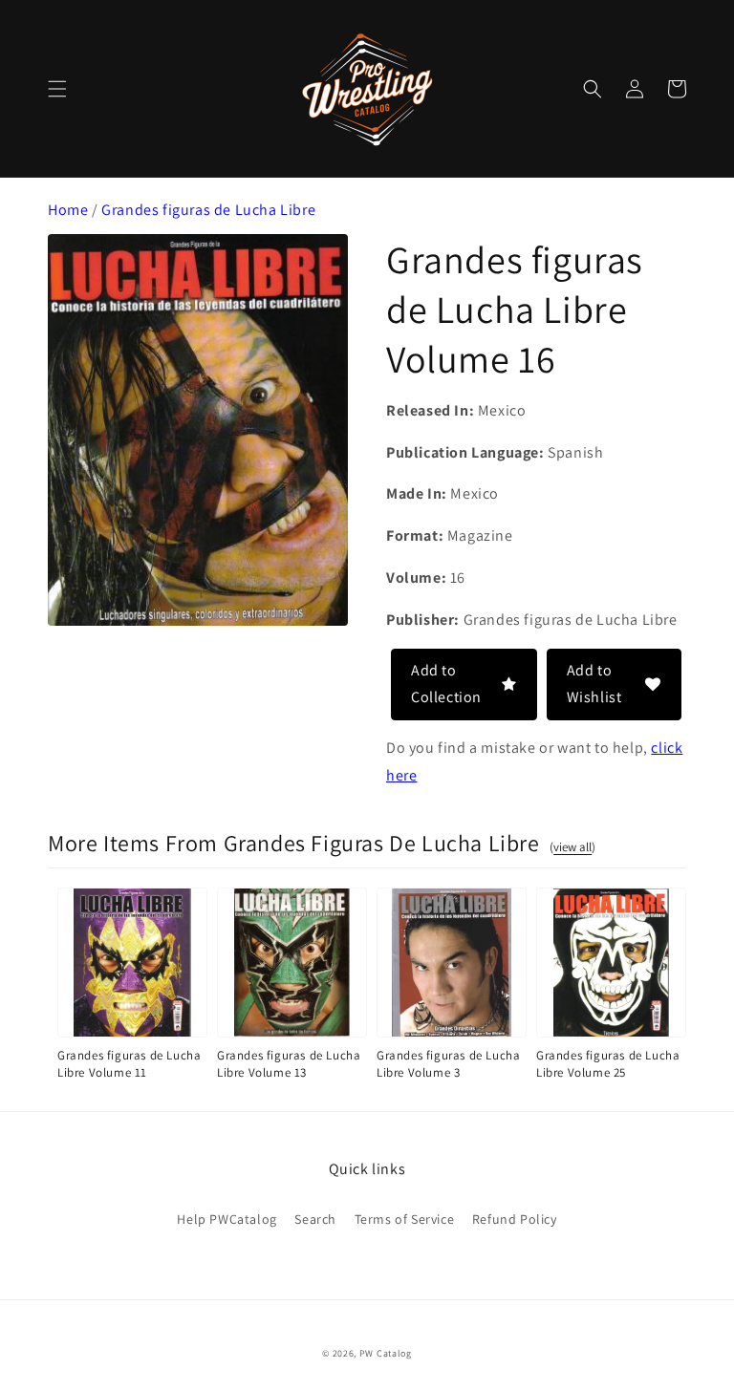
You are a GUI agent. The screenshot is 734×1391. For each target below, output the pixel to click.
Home (68, 210)
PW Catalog (385, 1353)
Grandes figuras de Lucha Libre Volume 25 (608, 1064)
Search (315, 1219)
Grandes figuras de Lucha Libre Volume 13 (288, 1064)
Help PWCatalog (226, 1219)
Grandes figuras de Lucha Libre (208, 210)
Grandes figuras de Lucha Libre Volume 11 (129, 1064)
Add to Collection (446, 684)
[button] (57, 89)
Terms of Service (405, 1219)
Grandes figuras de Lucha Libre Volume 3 (448, 1064)
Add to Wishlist (594, 684)
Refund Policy (514, 1219)
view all (572, 847)
